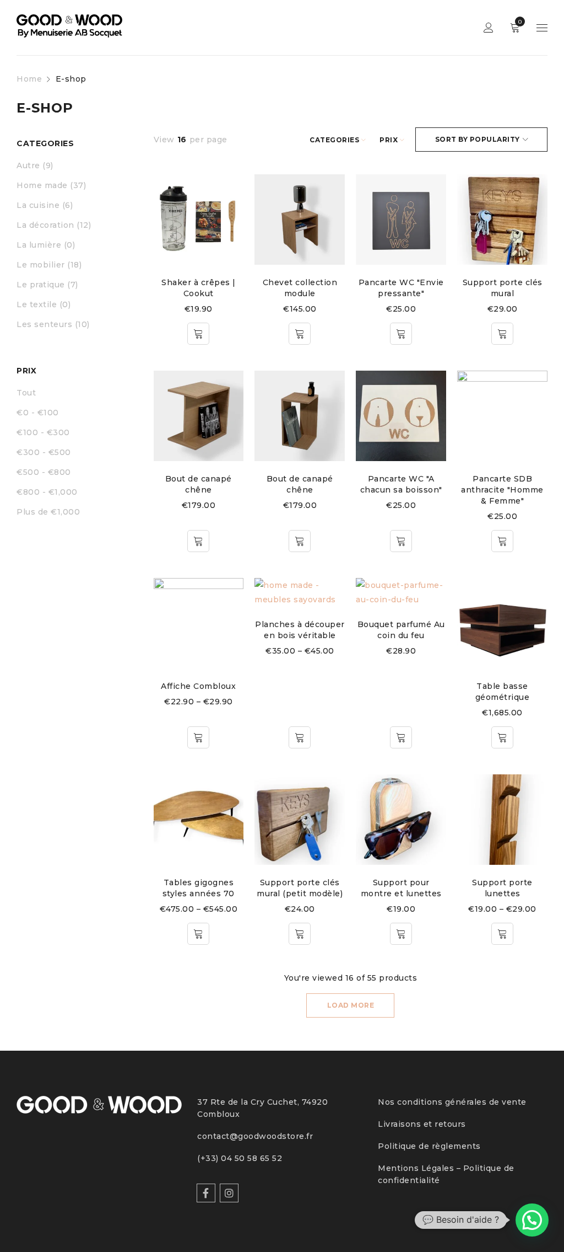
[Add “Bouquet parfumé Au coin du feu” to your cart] (401, 737)
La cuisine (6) (45, 205)
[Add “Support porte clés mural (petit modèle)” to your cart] (299, 933)
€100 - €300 (43, 432)
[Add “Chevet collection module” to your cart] (299, 333)
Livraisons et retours (422, 1124)
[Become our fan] (206, 1193)
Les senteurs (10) (53, 324)
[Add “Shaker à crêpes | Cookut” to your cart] (198, 333)
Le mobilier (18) (49, 265)
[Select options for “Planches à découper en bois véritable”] (299, 737)
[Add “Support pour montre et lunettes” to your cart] (401, 933)
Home (29, 79)
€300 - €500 (44, 452)
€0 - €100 (38, 413)
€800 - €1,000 (47, 492)
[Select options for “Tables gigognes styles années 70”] (198, 933)
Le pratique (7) (47, 285)
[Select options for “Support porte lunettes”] (502, 933)
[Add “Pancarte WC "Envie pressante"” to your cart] (401, 333)
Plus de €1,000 (48, 512)
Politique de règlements (429, 1146)
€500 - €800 (44, 472)
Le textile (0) (43, 304)
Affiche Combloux (198, 686)
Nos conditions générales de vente (452, 1102)
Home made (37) (51, 185)
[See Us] (229, 1193)
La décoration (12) (54, 225)
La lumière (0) (46, 245)
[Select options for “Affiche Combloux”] (198, 737)
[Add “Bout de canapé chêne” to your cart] (198, 541)
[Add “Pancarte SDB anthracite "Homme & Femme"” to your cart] (502, 541)
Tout (26, 393)
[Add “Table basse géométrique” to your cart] (502, 737)
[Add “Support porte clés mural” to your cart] (502, 333)
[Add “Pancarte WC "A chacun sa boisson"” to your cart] (401, 541)
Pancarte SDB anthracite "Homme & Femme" (502, 490)
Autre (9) (35, 165)
